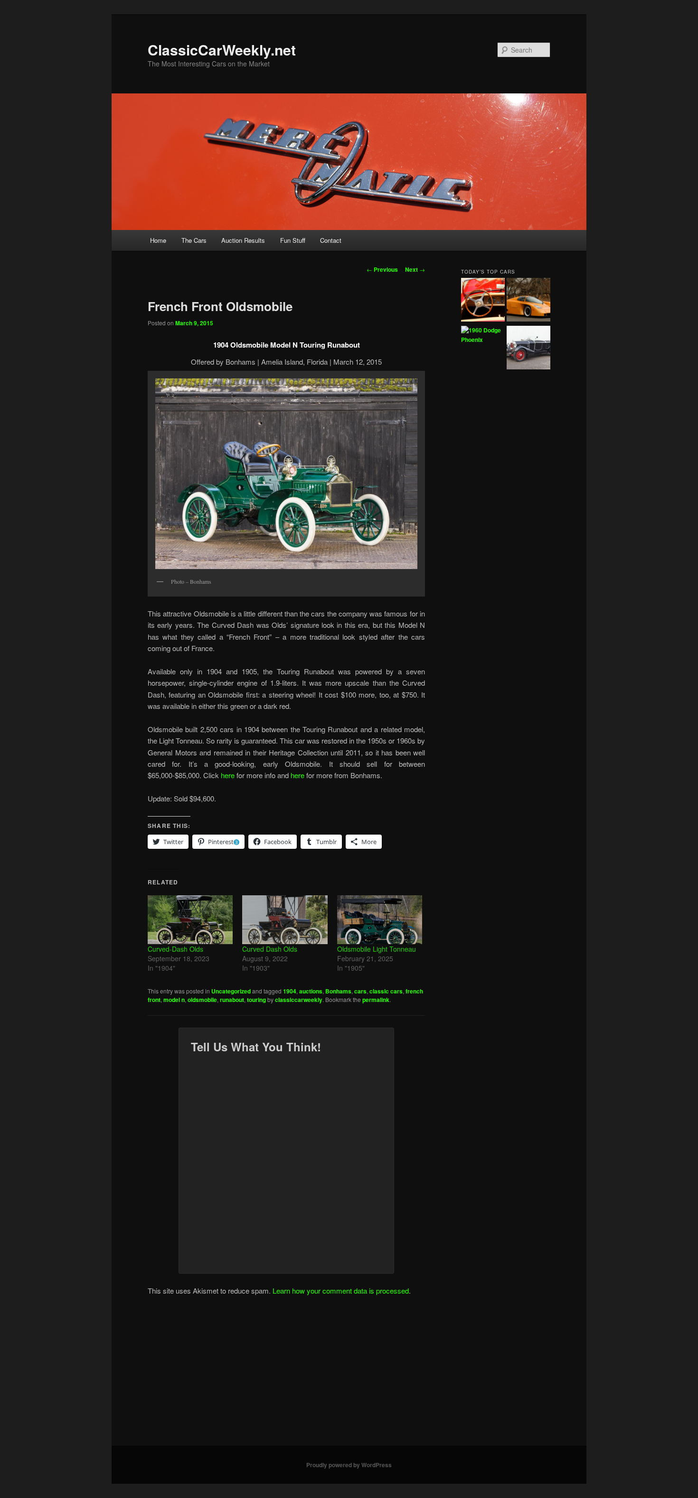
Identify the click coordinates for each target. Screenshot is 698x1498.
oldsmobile (202, 999)
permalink (375, 999)
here (228, 775)
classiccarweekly (298, 999)
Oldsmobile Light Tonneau (376, 949)
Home (158, 240)
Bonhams (338, 991)
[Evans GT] (528, 301)
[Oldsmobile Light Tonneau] (379, 919)
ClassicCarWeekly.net (222, 49)
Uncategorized (231, 991)
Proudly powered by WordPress (349, 1465)
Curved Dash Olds (269, 949)
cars (360, 991)
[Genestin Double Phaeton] (528, 349)
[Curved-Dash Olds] (190, 919)
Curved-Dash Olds (175, 949)
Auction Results (243, 240)
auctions (310, 991)
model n (174, 999)
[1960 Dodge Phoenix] (483, 335)
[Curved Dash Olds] (284, 919)
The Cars (194, 240)
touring (256, 999)
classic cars (386, 991)
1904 (289, 991)
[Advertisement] (349, 1374)
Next (415, 269)
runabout (232, 999)
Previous (382, 269)
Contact (330, 240)
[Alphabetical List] (483, 301)
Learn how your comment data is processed (341, 1291)
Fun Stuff (292, 240)
